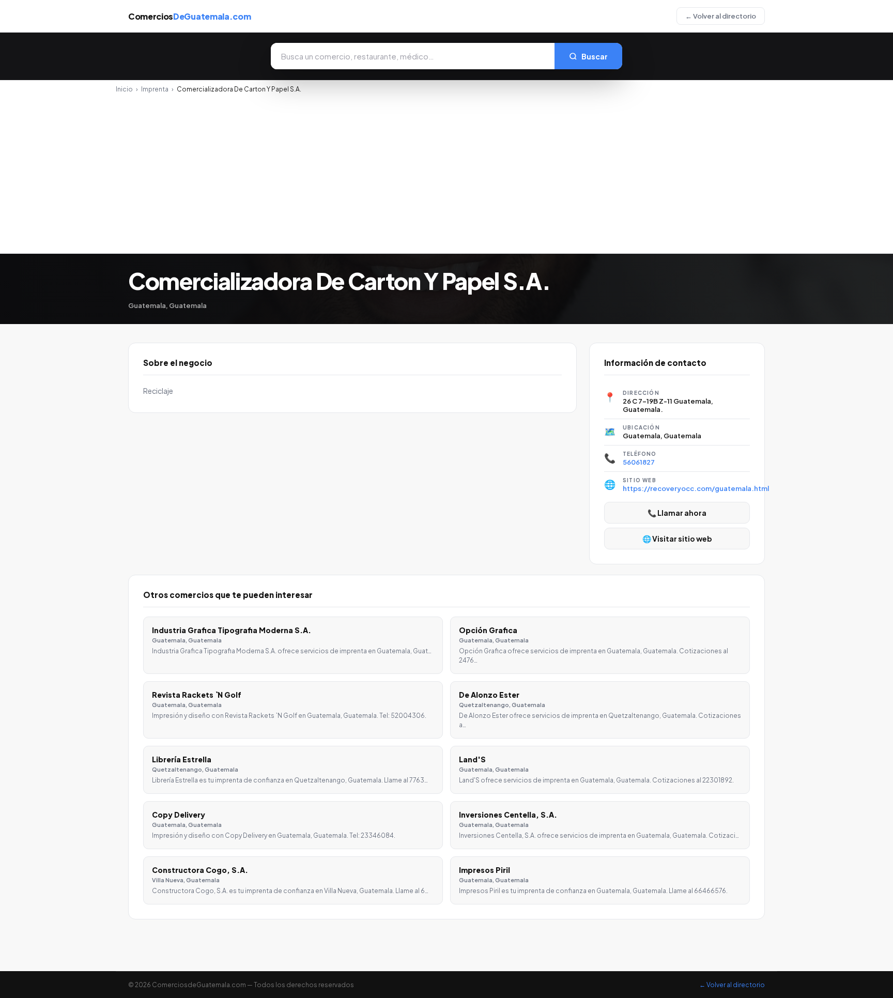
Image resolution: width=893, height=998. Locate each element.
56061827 (639, 462)
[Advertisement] (446, 170)
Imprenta (154, 89)
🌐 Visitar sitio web (677, 538)
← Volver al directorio (720, 16)
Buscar (594, 56)
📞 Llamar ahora (677, 512)
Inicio (124, 89)
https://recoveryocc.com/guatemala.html (696, 488)
